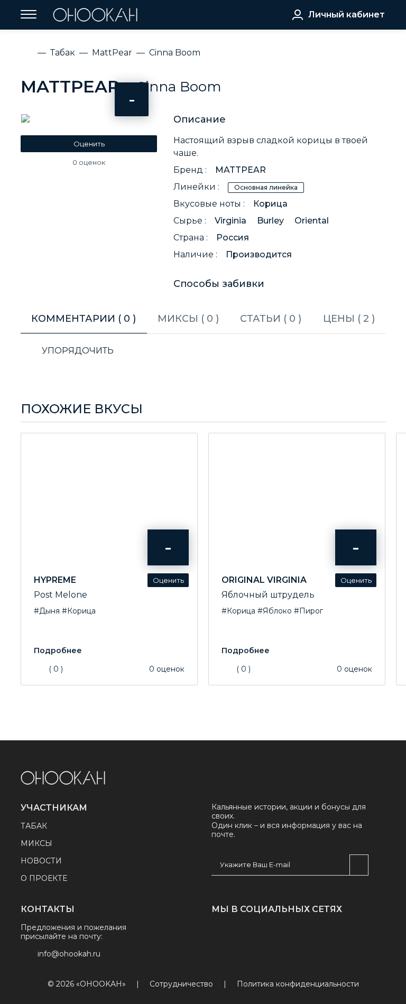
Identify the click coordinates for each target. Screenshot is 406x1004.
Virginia (230, 221)
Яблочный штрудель (268, 595)
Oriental (311, 221)
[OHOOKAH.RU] (95, 15)
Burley (270, 221)
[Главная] (27, 53)
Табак (34, 826)
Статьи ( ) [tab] (270, 318)
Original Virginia (264, 580)
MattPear (70, 86)
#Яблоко (274, 611)
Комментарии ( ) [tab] (83, 318)
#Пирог (308, 611)
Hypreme (55, 580)
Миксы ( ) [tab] (188, 318)
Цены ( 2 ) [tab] (349, 318)
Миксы (36, 843)
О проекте (44, 878)
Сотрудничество (181, 984)
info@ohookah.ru (69, 954)
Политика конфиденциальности (298, 984)
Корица (270, 204)
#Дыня (47, 611)
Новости (41, 861)
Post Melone (60, 595)
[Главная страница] (63, 778)
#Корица (79, 611)
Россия (232, 238)
